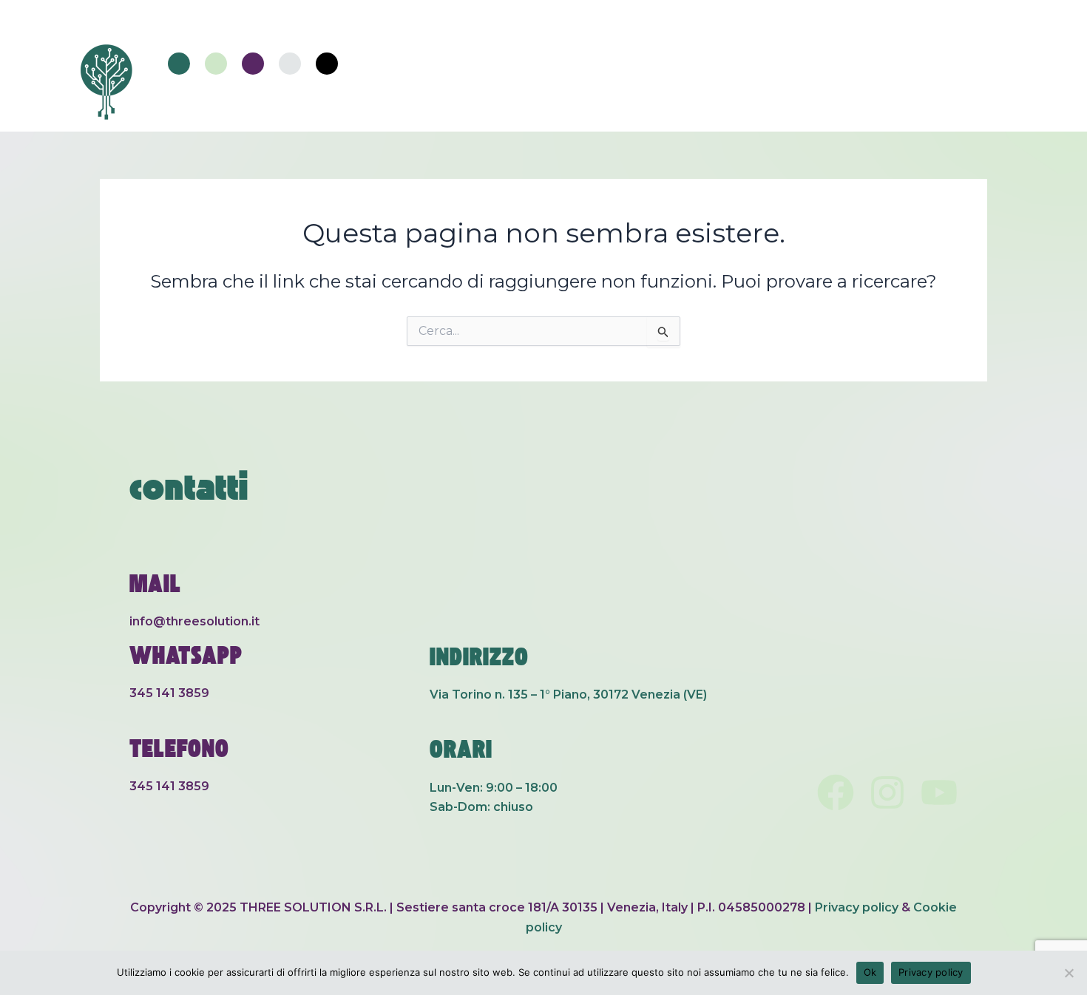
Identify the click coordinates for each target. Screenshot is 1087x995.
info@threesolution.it (194, 621)
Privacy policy (856, 907)
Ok (870, 972)
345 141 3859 (169, 693)
